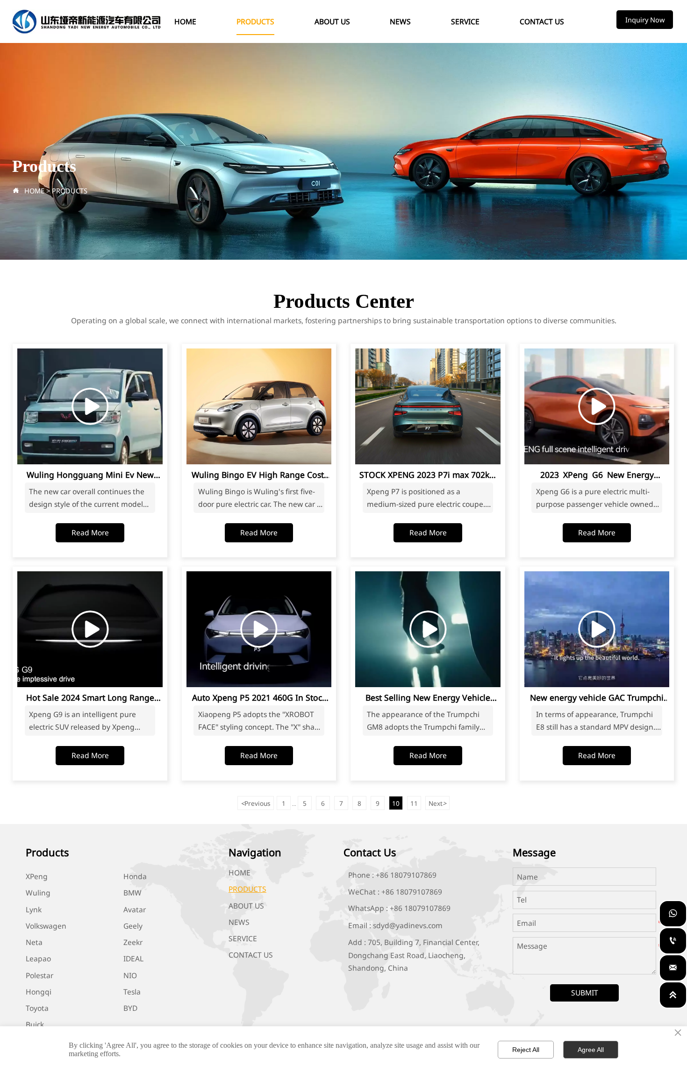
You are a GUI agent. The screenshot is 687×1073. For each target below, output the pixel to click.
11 (414, 803)
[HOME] (86, 21)
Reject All (525, 1049)
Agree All (591, 1049)
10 (396, 803)
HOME (34, 190)
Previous (256, 803)
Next (437, 803)
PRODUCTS (69, 190)
